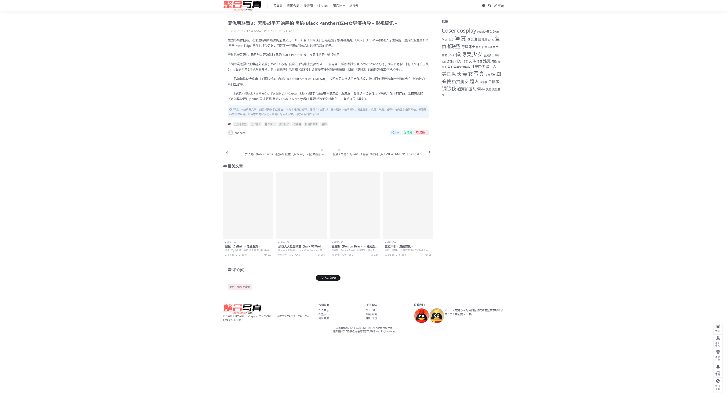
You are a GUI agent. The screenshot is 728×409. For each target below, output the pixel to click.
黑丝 (488, 89)
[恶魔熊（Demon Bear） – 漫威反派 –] (355, 205)
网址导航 (323, 318)
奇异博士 (348, 64)
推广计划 (371, 318)
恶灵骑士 (489, 55)
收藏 (409, 132)
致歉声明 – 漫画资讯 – (399, 246)
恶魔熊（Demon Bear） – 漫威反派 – (355, 248)
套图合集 (293, 6)
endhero (240, 133)
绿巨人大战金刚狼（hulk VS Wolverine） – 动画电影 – (301, 248)
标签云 (353, 6)
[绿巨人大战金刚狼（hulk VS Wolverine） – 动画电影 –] (301, 205)
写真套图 (474, 39)
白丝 (447, 67)
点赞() (423, 132)
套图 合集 (481, 47)
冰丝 (484, 39)
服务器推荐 (339, 331)
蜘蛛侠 (314, 40)
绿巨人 (491, 66)
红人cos (322, 6)
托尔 (459, 61)
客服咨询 (371, 314)
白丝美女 (456, 67)
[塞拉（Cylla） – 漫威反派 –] (248, 205)
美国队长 (267, 79)
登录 (501, 5)
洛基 (479, 61)
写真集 (277, 6)
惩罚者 (451, 61)
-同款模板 (350, 331)
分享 (396, 132)
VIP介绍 (371, 310)
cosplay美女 (484, 31)
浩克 (487, 61)
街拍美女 (460, 81)
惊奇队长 (278, 93)
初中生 (491, 39)
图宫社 (337, 6)
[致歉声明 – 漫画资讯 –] (408, 205)
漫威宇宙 (256, 31)
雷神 (304, 69)
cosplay (466, 30)
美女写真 (473, 73)
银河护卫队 (421, 64)
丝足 (451, 39)
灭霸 (494, 61)
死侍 (472, 61)
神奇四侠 (478, 66)
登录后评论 (329, 277)
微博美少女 (469, 54)
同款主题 (366, 327)
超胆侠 (483, 82)
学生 (495, 47)
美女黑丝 (490, 74)
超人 (474, 81)
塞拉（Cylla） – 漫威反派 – (242, 246)
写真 (460, 38)
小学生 (451, 55)
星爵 (465, 61)
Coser (449, 30)
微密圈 (308, 6)
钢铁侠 (449, 88)
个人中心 (323, 310)
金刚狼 (494, 81)
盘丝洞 (466, 67)
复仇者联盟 (240, 124)
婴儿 (490, 47)
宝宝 (444, 55)
